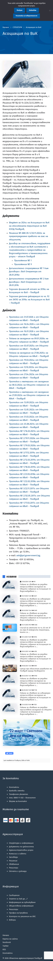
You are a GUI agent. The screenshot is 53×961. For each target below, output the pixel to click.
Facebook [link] (7, 942)
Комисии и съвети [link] (17, 853)
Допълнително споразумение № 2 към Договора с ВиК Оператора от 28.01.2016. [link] (28, 282)
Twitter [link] (6, 946)
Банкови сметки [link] (16, 790)
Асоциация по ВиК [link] (33, 27)
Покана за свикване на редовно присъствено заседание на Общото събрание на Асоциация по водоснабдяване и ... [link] (36, 710)
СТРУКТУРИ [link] (17, 27)
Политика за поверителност (26, 16)
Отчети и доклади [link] (18, 871)
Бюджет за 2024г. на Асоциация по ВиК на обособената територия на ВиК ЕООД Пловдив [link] (29, 225)
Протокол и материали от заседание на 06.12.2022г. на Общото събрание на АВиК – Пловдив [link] (29, 384)
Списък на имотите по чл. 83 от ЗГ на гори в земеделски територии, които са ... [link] (35, 630)
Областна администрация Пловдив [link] (25, 958)
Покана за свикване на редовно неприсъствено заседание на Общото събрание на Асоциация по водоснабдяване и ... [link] (35, 587)
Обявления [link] (14, 864)
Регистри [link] (13, 868)
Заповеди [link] (13, 857)
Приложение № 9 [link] (23, 264)
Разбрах (19, 10)
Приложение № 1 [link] (23, 260)
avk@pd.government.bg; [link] (28, 555)
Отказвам (32, 10)
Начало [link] (6, 27)
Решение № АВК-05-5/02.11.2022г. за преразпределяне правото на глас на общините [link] (28, 236)
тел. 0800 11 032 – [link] (22, 798)
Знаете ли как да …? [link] (18, 899)
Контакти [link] (14, 787)
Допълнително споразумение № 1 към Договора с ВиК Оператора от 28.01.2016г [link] (28, 271)
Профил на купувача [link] (18, 913)
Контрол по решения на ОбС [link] (22, 916)
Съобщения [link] (14, 895)
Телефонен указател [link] (18, 794)
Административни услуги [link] (21, 850)
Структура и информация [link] (21, 843)
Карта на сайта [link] (10, 939)
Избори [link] (12, 920)
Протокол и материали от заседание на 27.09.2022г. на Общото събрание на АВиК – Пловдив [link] (29, 395)
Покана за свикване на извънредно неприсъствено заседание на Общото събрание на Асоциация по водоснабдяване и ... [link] (35, 602)
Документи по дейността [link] (21, 846)
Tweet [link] (10, 753)
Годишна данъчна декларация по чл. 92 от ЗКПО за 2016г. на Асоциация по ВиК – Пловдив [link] (29, 299)
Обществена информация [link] (21, 906)
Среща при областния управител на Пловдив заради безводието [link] (36, 670)
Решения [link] (13, 861)
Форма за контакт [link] (18, 801)
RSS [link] (4, 949)
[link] (10, 585)
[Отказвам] (49, 10)
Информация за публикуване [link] (22, 902)
